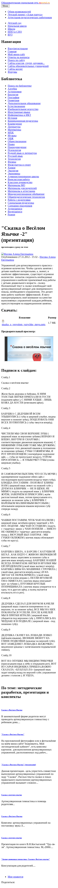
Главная (12, 51)
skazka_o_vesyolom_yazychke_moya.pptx (23, 324)
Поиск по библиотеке (20, 85)
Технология (14, 159)
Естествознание (16, 106)
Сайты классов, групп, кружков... (26, 63)
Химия (11, 167)
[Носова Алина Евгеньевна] (17, 254)
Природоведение (17, 147)
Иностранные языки (19, 112)
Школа (11, 28)
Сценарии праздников (20, 205)
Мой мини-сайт (16, 54)
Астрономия (14, 91)
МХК (11, 132)
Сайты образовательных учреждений (28, 66)
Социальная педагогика (21, 202)
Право (11, 144)
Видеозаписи (15, 211)
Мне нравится (15, 876)
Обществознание (17, 141)
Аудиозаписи (15, 208)
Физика (12, 161)
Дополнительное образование (24, 103)
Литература (14, 126)
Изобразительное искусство (23, 109)
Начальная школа (17, 26)
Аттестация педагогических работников (30, 17)
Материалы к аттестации (21, 191)
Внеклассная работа (19, 179)
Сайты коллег (15, 69)
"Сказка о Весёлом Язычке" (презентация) (18, 765)
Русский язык (15, 156)
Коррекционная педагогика (23, 120)
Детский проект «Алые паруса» (25, 14)
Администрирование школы (23, 176)
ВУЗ (10, 34)
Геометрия (13, 100)
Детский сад (14, 23)
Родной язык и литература (22, 153)
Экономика (14, 173)
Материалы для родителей (22, 188)
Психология (14, 150)
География (13, 97)
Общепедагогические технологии (26, 197)
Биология (13, 94)
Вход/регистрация (18, 48)
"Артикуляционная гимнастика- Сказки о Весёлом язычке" (25, 859)
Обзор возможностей (19, 11)
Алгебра (12, 88)
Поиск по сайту (16, 60)
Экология (13, 170)
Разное (11, 214)
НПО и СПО (15, 31)
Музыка (12, 135)
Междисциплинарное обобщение (26, 194)
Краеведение (15, 123)
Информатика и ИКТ (19, 115)
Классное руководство (20, 182)
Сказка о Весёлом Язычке (11, 710)
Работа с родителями (19, 200)
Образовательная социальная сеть (25, 2)
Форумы (12, 72)
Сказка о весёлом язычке (11, 795)
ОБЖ (10, 138)
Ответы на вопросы (18, 57)
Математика (14, 129)
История (12, 118)
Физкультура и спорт (19, 164)
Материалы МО (16, 185)
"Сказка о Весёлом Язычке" (12, 734)
